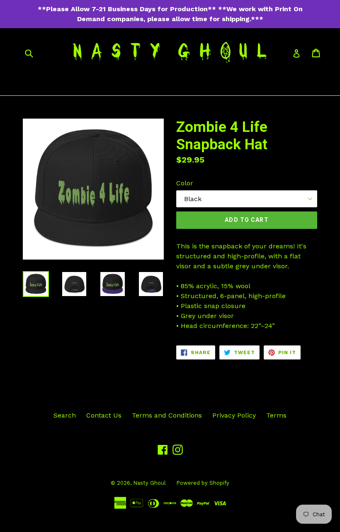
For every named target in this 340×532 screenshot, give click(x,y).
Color (184, 183)
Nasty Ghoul (149, 483)
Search (64, 415)
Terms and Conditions (167, 415)
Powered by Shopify (202, 483)
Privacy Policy (234, 415)
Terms (276, 415)
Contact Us (103, 415)
